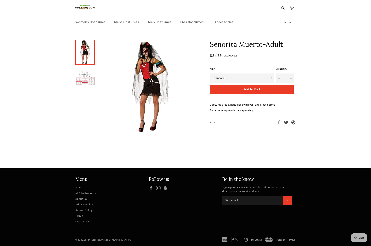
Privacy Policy (84, 204)
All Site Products (85, 193)
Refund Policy (83, 210)
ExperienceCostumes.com (97, 240)
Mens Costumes (126, 22)
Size (212, 69)
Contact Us (82, 221)
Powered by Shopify (121, 240)
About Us (81, 199)
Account (290, 22)
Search (79, 187)
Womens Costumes (90, 22)
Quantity (281, 69)
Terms (79, 216)
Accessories (224, 22)
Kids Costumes (192, 22)
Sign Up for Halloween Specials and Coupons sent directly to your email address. (253, 189)
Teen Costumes (159, 22)
